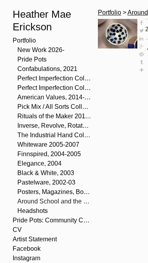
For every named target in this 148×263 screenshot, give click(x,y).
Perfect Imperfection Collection (54, 87)
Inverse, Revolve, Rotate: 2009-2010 (54, 125)
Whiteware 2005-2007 (48, 144)
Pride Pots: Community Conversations (52, 220)
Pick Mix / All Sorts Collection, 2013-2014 (54, 106)
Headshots (32, 210)
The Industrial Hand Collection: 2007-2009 (54, 135)
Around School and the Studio (54, 201)
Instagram (26, 258)
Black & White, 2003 (45, 173)
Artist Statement (35, 239)
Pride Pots (32, 59)
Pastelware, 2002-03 (46, 182)
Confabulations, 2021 (47, 68)
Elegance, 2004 (39, 163)
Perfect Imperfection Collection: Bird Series (54, 78)
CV (17, 229)
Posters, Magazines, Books (54, 191)
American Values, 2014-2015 (54, 97)
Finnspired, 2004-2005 (49, 154)
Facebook (27, 248)
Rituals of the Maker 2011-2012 (54, 116)
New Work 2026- (40, 50)
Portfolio (24, 40)
